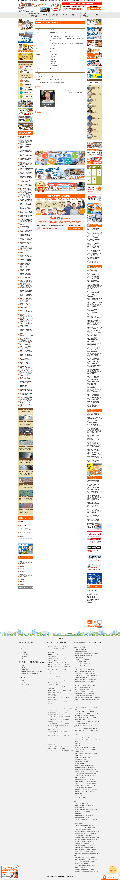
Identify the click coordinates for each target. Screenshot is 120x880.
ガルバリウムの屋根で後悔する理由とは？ (25, 343)
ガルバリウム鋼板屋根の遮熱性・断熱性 (94, 243)
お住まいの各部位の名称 (26, 140)
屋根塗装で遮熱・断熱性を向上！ (82, 761)
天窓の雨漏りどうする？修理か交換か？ (26, 382)
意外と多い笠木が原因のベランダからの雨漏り (26, 173)
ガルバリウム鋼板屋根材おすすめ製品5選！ (94, 251)
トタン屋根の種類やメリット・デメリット (93, 313)
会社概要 (96, 15)
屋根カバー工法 (97, 94)
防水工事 (95, 112)
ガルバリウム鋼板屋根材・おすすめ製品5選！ (85, 677)
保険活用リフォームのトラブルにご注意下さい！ (86, 833)
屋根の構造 (23, 162)
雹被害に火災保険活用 (80, 867)
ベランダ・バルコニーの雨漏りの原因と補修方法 (26, 204)
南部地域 (22, 566)
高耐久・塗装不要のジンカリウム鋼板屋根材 (26, 355)
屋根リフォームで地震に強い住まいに (56, 676)
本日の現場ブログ (24, 669)
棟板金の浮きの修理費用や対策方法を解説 (26, 159)
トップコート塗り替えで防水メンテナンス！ (26, 401)
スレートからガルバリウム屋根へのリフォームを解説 (95, 233)
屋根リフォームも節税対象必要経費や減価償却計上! (95, 520)
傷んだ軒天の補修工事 (80, 797)
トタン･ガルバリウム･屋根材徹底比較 (25, 339)
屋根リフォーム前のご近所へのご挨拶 (93, 421)
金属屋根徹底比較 (79, 823)
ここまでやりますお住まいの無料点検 (85, 15)
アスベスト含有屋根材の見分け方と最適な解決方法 (86, 773)
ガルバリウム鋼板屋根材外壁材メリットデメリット (95, 258)
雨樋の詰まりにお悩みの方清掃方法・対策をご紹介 (95, 495)
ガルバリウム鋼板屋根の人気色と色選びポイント (86, 691)
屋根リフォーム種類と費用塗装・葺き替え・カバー (95, 299)
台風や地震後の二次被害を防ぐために (94, 366)
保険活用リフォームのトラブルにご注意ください (95, 457)
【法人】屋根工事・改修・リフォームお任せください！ (60, 690)
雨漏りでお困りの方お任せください (55, 656)
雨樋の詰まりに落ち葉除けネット (55, 740)
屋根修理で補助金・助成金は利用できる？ (93, 405)
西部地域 (22, 581)
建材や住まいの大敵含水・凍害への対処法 (25, 274)
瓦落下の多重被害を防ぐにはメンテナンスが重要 (94, 359)
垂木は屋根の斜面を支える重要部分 (55, 714)
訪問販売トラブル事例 (93, 439)
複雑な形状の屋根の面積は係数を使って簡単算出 (86, 753)
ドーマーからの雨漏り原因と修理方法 (25, 378)
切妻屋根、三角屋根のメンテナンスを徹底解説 (26, 260)
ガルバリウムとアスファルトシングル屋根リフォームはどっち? (26, 334)
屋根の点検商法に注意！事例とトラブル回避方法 (94, 442)
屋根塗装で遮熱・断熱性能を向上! (94, 391)
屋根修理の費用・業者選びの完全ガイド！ (26, 143)
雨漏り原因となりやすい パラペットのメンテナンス (59, 721)
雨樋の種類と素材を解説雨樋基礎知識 (26, 394)
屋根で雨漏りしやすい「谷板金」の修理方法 (25, 284)
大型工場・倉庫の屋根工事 (54, 684)
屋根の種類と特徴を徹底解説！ (25, 137)
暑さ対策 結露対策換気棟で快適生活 (25, 270)
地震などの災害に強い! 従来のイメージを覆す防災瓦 (86, 771)
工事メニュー (75, 15)
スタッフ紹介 (23, 525)
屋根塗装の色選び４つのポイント (92, 384)
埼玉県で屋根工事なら (25, 529)
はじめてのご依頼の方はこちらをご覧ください (58, 646)
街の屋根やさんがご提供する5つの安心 (34, 15)
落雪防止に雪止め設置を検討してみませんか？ (58, 729)
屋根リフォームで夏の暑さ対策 (54, 682)
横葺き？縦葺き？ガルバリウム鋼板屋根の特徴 (95, 254)
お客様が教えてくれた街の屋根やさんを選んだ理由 (31, 671)
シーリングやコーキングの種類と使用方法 (26, 231)
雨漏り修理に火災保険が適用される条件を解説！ (94, 398)
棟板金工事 (96, 124)
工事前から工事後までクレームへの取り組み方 (94, 425)
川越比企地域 (23, 576)
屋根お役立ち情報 (92, 351)
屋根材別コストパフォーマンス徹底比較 (26, 311)
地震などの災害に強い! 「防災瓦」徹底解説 (94, 377)
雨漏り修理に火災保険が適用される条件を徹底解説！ (87, 871)
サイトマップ (23, 540)
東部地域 (22, 561)
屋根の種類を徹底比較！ (91, 295)
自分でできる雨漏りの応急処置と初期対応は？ (94, 395)
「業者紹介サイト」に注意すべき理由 (93, 460)
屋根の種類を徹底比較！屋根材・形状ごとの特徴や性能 (87, 697)
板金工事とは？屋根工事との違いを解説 (26, 155)
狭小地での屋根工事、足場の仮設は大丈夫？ (85, 671)
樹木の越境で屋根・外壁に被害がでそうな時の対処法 (95, 453)
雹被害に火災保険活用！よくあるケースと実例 (94, 402)
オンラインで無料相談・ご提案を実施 (56, 648)
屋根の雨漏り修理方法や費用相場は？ (26, 367)
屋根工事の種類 (94, 83)
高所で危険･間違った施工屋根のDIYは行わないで (26, 359)
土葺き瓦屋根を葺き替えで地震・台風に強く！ (26, 216)
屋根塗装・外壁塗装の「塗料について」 (84, 655)
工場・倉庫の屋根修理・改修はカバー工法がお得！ (95, 488)
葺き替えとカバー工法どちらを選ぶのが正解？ (94, 292)
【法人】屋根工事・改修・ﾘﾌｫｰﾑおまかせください (95, 516)
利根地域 (22, 569)
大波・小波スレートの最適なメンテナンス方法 (26, 223)
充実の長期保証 (23, 656)
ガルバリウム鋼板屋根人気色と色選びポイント (94, 247)
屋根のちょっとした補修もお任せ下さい (56, 658)
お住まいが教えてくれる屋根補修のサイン (94, 288)
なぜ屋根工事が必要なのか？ (94, 270)
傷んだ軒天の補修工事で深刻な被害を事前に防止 (26, 177)
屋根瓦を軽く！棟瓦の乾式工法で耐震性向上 (93, 370)
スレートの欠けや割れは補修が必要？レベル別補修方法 (87, 705)
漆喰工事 (95, 100)
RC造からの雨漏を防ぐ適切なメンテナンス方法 (85, 783)
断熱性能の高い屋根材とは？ (24, 386)
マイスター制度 (23, 658)
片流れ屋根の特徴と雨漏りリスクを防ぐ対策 (26, 256)
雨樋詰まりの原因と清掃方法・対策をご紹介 (57, 738)
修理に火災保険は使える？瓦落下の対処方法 (95, 362)
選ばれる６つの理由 (24, 648)
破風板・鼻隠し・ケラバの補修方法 (83, 719)
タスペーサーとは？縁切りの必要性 (25, 181)
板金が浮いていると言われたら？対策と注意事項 (95, 446)
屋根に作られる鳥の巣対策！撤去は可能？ (57, 742)
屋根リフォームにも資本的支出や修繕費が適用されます (60, 708)
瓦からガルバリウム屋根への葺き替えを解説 (94, 236)
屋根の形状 (23, 252)
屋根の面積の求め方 (25, 246)
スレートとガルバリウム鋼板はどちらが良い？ (94, 229)
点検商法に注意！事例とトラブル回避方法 (57, 662)
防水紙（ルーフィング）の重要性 (82, 811)
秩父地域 (22, 584)
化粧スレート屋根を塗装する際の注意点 (93, 324)
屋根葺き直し (96, 118)
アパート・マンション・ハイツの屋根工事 (57, 686)
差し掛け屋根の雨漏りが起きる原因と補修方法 (26, 264)
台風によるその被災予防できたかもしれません (95, 355)
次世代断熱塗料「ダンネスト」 (92, 387)
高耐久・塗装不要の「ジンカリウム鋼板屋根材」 (86, 781)
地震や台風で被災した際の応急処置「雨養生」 (26, 239)
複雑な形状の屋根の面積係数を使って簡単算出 (26, 249)
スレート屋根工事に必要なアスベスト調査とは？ (26, 397)
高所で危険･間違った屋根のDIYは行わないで (85, 785)
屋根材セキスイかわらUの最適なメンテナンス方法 (94, 331)
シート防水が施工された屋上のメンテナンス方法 (26, 189)
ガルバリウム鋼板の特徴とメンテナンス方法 (26, 351)
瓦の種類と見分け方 (25, 287)
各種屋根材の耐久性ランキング (82, 817)
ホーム (23, 15)
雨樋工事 (95, 106)
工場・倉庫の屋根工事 (93, 506)
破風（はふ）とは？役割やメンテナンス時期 (26, 405)
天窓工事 (95, 136)
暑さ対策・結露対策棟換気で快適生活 (83, 757)
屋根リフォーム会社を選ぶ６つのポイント (95, 348)
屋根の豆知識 (23, 307)
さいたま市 (22, 563)
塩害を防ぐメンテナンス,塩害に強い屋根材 (26, 318)
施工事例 (44, 15)
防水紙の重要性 (24, 301)
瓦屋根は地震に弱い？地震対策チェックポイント (95, 373)
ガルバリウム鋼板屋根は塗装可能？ (94, 240)
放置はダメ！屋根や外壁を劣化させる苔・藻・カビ (86, 839)
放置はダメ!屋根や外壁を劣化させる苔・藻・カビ (26, 322)
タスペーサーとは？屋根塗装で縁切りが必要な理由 (86, 728)
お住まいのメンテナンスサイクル (82, 803)
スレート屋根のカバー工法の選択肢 (95, 303)
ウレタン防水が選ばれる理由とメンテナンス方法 (26, 185)
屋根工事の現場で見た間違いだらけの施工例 (93, 380)
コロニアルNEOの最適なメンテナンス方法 (94, 335)
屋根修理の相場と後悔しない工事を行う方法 (93, 277)
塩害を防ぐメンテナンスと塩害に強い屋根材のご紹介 (87, 837)
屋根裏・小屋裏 (24, 267)
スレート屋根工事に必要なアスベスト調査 (84, 775)
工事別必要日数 (92, 345)
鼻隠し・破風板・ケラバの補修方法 (26, 165)
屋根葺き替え (96, 88)
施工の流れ (65, 15)
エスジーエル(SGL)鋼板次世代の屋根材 (26, 347)
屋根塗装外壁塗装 (95, 130)
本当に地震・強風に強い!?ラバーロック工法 (85, 845)
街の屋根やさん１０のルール (26, 650)
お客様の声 (55, 15)
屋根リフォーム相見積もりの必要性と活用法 (57, 701)
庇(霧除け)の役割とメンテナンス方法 (25, 227)
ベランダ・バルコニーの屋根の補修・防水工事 (58, 680)
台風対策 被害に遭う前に (53, 674)
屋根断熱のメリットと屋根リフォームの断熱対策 (26, 390)
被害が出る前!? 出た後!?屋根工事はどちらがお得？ (95, 432)
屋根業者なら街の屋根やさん (26, 684)
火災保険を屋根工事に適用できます (55, 678)
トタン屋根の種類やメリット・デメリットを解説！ (86, 707)
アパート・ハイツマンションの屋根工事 (93, 509)
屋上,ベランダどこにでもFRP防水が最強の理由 (26, 196)
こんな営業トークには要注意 (93, 436)
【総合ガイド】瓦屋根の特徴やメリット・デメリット (87, 695)
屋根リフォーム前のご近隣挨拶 (54, 660)
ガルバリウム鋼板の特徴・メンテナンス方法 (85, 779)
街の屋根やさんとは (24, 646)
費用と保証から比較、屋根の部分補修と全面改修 (95, 285)
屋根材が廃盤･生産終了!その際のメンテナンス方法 (86, 734)
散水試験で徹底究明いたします (54, 672)
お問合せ (22, 536)
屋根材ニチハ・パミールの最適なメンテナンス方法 (95, 328)
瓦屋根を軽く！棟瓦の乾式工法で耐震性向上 (85, 767)
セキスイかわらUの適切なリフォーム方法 (84, 661)
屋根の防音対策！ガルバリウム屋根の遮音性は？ (95, 261)
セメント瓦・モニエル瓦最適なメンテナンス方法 (26, 212)
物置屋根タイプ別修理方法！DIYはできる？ (93, 481)
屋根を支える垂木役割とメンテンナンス (25, 363)
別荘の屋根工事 (92, 512)
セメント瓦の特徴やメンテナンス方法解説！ (26, 208)
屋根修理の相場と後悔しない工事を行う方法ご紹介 (59, 697)
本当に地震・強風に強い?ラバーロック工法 (26, 243)
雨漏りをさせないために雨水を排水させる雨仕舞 (26, 281)
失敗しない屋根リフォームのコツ (93, 274)
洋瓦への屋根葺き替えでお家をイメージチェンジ (26, 330)
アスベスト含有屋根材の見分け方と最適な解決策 (26, 295)
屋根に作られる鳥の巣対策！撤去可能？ (94, 503)
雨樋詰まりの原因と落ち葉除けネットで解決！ (95, 499)
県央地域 (22, 571)
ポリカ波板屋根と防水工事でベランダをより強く (95, 492)
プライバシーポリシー (25, 532)
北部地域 (22, 579)
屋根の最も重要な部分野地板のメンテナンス (25, 304)
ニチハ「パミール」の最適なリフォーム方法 (85, 663)
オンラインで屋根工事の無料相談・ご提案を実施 (94, 414)
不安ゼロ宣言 (23, 652)
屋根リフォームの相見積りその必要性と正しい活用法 (95, 418)
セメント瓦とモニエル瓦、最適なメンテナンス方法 (86, 713)
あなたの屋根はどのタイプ (81, 649)
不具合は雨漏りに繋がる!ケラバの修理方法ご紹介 (26, 169)
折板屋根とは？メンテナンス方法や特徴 (94, 317)
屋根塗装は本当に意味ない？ (24, 147)
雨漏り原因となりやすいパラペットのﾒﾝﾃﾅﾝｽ (26, 192)
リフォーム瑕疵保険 (24, 654)
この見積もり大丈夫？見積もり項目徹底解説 (93, 428)
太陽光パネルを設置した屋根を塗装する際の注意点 (59, 746)
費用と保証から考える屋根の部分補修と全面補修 (58, 710)
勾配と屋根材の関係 (25, 277)
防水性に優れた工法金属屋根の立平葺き (25, 235)
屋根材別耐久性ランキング (24, 315)
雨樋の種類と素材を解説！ (54, 744)
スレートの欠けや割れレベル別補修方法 (93, 306)
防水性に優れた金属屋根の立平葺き (83, 829)
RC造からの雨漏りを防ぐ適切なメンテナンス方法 (26, 370)
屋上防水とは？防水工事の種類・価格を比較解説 (26, 200)
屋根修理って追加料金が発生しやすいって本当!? (94, 450)
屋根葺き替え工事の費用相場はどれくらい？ (94, 281)
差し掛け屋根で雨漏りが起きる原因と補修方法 (85, 849)
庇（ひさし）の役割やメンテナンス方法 (26, 374)
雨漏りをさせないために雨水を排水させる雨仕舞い (86, 851)
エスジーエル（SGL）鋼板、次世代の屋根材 (85, 827)
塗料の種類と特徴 (94, 534)
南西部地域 (22, 574)
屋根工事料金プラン (52, 652)
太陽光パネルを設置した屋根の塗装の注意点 (94, 320)
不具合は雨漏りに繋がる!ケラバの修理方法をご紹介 (86, 730)
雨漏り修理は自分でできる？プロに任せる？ (26, 151)
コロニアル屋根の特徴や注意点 (92, 310)
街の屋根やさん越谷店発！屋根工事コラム (29, 673)
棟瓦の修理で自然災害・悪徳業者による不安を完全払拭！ (88, 739)
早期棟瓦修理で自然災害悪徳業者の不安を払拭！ (26, 219)
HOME (36, 19)
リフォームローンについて (54, 705)
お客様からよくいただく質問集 (82, 659)
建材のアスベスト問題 (25, 298)
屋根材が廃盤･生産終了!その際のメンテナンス (26, 326)
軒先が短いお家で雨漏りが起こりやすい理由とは (26, 291)
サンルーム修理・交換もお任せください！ (94, 485)
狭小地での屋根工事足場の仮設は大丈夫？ (93, 338)
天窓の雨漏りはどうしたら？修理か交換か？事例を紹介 (87, 721)
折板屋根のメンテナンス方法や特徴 (83, 709)
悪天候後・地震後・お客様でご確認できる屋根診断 (86, 653)
